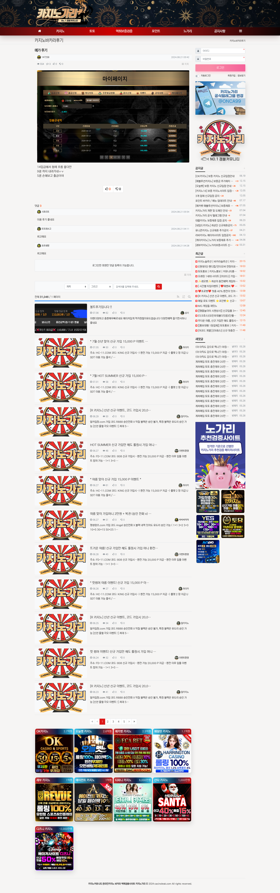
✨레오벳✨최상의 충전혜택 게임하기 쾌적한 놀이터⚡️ (217, 281)
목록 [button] (186, 64)
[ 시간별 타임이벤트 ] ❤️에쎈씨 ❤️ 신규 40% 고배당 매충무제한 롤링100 (217, 286)
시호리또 (45, 211)
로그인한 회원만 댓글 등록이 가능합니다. (113, 265)
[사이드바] (240, 31)
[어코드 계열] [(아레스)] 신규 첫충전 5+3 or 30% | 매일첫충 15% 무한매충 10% (217, 330)
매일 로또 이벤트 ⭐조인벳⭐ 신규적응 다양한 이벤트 (217, 300)
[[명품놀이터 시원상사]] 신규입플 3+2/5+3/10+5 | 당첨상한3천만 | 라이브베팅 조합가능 (217, 310)
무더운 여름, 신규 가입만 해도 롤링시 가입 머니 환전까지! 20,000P (217, 320)
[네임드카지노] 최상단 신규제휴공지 (213, 225)
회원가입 (232, 75)
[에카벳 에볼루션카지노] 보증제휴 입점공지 (214, 205)
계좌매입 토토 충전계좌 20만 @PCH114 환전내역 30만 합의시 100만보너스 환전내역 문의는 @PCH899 (213, 361)
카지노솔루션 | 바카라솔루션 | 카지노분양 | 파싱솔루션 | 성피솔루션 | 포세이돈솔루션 (217, 261)
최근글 (199, 253)
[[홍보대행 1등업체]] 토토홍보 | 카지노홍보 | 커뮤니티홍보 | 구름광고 (217, 325)
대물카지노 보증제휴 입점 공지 (211, 220)
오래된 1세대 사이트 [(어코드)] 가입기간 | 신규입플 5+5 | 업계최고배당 (217, 276)
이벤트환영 (184, 450)
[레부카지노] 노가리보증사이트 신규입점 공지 (214, 245)
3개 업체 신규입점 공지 (207, 195)
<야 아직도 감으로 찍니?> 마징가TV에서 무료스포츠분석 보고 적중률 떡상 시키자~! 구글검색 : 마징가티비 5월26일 (213, 346)
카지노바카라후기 (237, 41)
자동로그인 (206, 75)
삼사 (187, 313)
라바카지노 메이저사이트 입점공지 (213, 235)
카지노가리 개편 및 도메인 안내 (211, 210)
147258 (45, 57)
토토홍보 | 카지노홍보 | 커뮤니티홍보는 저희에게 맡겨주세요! (217, 271)
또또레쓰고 (46, 229)
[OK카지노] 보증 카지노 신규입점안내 (214, 176)
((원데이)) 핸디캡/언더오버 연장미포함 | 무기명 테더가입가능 (217, 266)
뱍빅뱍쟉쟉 (184, 520)
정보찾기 (241, 75)
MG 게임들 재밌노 (207, 305)
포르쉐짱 (45, 245)
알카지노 (185, 416)
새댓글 (199, 339)
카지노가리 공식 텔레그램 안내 (211, 215)
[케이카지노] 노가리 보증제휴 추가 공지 (214, 240)
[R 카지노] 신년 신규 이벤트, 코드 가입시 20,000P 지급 (217, 296)
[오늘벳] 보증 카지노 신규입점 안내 (213, 186)
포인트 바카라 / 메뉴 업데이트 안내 (213, 200)
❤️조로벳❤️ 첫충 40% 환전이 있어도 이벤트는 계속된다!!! (217, 291)
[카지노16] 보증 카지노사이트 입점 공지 (214, 190)
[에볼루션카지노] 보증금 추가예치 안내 (214, 181)
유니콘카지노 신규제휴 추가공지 (211, 230)
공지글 (199, 168)
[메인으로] (39, 31)
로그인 (220, 67)
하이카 (186, 347)
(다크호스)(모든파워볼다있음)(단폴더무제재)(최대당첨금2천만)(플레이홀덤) (217, 315)
